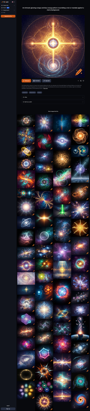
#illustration (32, 92)
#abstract (25, 92)
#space (39, 92)
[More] (78, 81)
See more (45, 88)
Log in (8, 405)
